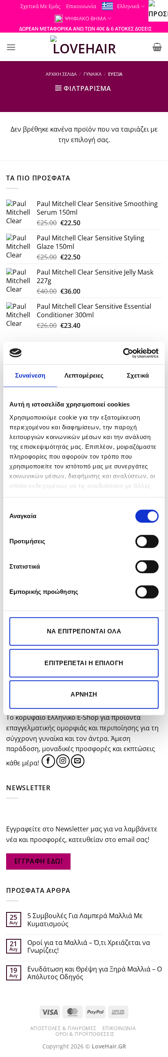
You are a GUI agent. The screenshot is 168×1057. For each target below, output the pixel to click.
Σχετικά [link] (138, 375)
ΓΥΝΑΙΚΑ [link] (93, 74)
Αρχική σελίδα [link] (61, 74)
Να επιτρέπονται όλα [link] (84, 631)
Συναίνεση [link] (30, 375)
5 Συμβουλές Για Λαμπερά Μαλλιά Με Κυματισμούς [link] (85, 919)
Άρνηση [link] (84, 694)
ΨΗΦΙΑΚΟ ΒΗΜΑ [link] (85, 18)
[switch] (147, 541)
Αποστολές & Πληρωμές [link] (63, 1028)
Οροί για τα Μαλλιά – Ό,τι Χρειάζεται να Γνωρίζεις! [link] (88, 946)
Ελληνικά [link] (128, 6)
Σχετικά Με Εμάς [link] (40, 6)
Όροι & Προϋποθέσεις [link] (85, 1034)
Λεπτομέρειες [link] (84, 375)
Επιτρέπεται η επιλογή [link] (83, 662)
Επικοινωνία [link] (81, 6)
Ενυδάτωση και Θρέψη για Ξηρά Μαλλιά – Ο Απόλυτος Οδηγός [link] (94, 973)
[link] (123, 353)
